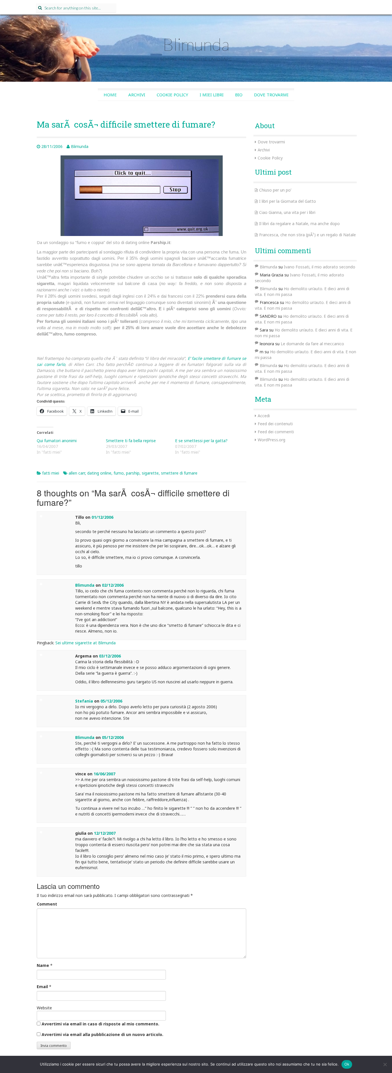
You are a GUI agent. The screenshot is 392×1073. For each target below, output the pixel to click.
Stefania (84, 701)
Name (43, 965)
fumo (119, 473)
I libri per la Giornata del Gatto (287, 201)
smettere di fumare (179, 473)
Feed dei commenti (276, 431)
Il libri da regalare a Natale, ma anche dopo (299, 223)
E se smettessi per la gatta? (201, 440)
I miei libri (212, 94)
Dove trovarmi (271, 94)
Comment (47, 904)
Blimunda (196, 44)
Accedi (264, 415)
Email (42, 986)
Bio (238, 94)
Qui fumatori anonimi (57, 440)
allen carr (77, 473)
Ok (347, 1064)
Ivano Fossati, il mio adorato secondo (319, 267)
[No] (385, 1064)
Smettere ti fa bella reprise (131, 440)
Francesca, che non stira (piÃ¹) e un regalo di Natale (307, 234)
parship (132, 473)
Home (110, 94)
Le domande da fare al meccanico (312, 343)
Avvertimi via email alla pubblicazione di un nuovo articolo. (102, 1034)
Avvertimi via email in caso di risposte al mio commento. (100, 1024)
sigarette (150, 473)
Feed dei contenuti (275, 423)
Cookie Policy (172, 94)
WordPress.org (271, 439)
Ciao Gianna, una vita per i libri (287, 212)
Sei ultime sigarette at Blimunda (85, 642)
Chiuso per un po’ (275, 190)
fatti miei (50, 473)
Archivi (136, 94)
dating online (99, 473)
